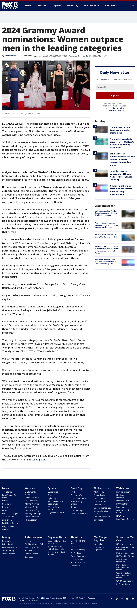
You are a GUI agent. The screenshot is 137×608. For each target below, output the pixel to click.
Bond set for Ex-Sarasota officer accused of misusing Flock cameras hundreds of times (122, 159)
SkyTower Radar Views (32, 493)
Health (5, 507)
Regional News (57, 537)
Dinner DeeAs (100, 498)
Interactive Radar (32, 497)
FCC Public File (77, 559)
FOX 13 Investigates (10, 513)
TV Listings (75, 546)
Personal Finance (9, 547)
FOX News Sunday (10, 523)
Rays (50, 495)
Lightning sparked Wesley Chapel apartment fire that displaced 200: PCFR (106, 213)
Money (6, 537)
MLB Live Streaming (125, 553)
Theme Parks (99, 504)
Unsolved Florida (9, 516)
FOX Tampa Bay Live (125, 519)
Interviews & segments (99, 548)
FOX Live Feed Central (122, 511)
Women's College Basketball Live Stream (123, 575)
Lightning (52, 498)
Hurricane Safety (32, 510)
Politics (5, 510)
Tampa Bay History (102, 516)
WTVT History (77, 553)
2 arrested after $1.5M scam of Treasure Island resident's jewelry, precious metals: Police (107, 249)
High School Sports (56, 512)
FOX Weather (31, 520)
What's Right (99, 492)
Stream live (98, 544)
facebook (111, 599)
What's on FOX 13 (33, 553)
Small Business (8, 553)
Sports (52, 488)
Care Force (98, 520)
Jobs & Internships (78, 549)
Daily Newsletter (9, 526)
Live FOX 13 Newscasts (121, 496)
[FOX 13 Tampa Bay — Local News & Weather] (11, 5)
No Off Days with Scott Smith (55, 502)
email (133, 599)
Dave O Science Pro (79, 513)
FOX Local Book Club (34, 544)
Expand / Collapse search (133, 5)
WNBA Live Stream (124, 581)
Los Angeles (38, 459)
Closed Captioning (78, 556)
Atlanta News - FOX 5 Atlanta (56, 553)
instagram (122, 599)
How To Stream (123, 492)
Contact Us (75, 565)
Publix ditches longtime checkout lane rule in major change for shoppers (106, 225)
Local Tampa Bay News (9, 496)
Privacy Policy (117, 108)
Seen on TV (7, 520)
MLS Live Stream (123, 584)
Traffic (73, 492)
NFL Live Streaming (124, 544)
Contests (29, 557)
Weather (30, 488)
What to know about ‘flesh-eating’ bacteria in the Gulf (106, 235)
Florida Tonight (100, 495)
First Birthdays (77, 510)
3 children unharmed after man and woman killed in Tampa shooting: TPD (106, 261)
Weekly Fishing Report (54, 508)
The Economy (8, 550)
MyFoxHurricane (32, 516)
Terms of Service (116, 110)
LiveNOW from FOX (124, 500)
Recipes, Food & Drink (101, 512)
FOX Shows (30, 550)
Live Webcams (31, 500)
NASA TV (120, 516)
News (5, 488)
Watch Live (123, 488)
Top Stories (7, 492)
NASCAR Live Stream (125, 556)
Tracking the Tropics (34, 513)
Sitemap (5, 529)
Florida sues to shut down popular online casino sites (120, 130)
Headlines (29, 541)
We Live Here (101, 488)
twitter (117, 599)
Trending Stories (32, 547)
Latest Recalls (8, 544)
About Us (76, 537)
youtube (127, 599)
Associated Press (25, 56)
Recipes (74, 507)
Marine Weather (32, 504)
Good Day (76, 488)
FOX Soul (120, 507)
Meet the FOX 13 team (78, 542)
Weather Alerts (31, 507)
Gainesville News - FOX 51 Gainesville (56, 547)
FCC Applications (78, 562)
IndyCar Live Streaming (121, 560)
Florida (5, 500)
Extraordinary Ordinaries (76, 502)
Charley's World (77, 495)
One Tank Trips (100, 501)
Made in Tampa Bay (102, 508)
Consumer (6, 504)
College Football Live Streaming (125, 548)
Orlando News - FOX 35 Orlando (57, 542)
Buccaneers (53, 492)
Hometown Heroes (79, 498)
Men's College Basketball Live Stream (122, 567)
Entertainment (34, 537)
